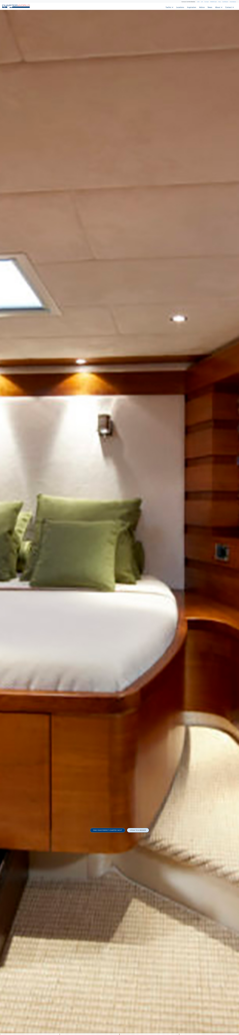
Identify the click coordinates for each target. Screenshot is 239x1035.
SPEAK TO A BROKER (138, 830)
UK (202, 2)
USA (198, 2)
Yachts (168, 7)
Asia (219, 2)
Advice (202, 7)
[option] (119, 517)
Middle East (213, 2)
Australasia (233, 2)
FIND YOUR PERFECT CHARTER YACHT (107, 830)
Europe (207, 2)
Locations (180, 7)
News (210, 7)
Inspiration (191, 7)
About (217, 7)
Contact (228, 7)
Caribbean (225, 2)
